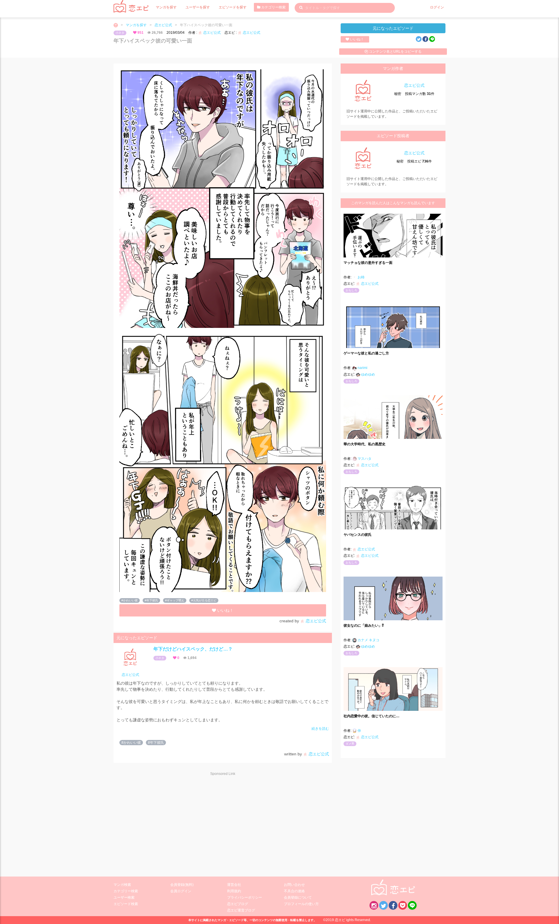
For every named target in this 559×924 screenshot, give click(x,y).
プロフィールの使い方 (301, 904)
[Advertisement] (166, 822)
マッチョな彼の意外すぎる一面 (368, 263)
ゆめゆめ (367, 374)
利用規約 (234, 891)
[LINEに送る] (432, 39)
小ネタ (120, 32)
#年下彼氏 (151, 600)
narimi (362, 368)
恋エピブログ (237, 904)
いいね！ (356, 39)
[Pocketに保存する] (402, 905)
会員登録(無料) (182, 885)
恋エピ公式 (163, 25)
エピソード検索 (126, 904)
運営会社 (234, 885)
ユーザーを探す (197, 7)
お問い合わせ (294, 885)
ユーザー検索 (124, 897)
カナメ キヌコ (368, 640)
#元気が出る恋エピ (203, 600)
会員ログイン (180, 891)
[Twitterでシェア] (419, 39)
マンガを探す (166, 7)
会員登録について (298, 897)
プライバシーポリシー (244, 897)
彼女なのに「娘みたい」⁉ (364, 625)
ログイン (437, 7)
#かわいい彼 (129, 600)
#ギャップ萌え (174, 600)
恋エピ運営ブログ (241, 910)
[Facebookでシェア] (425, 39)
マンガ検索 (122, 885)
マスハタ (364, 459)
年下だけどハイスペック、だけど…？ (193, 648)
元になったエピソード (393, 28)
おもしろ (351, 290)
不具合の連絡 (294, 891)
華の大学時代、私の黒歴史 (364, 444)
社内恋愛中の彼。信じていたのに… (371, 716)
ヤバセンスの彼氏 (358, 535)
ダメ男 (350, 743)
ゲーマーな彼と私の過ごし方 (366, 353)
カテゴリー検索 (273, 7)
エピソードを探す (233, 7)
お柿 (361, 277)
